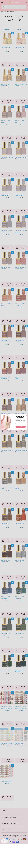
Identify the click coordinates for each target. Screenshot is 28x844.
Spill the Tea (21, 426)
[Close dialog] (26, 415)
